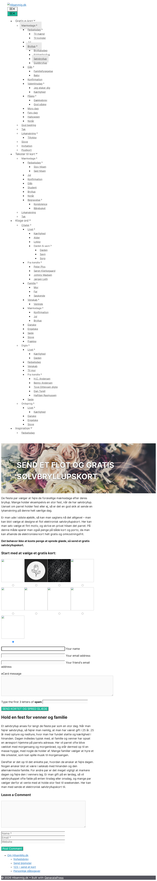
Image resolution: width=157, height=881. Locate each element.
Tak (23, 129)
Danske (32, 324)
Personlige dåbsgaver (26, 871)
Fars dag (33, 112)
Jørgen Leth (41, 279)
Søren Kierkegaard (44, 270)
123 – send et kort (24, 867)
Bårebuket (40, 208)
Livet (30, 229)
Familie (32, 283)
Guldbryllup (40, 62)
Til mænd (39, 33)
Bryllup (32, 46)
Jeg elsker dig (42, 87)
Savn (43, 254)
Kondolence (40, 204)
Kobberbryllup (42, 54)
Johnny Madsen (43, 274)
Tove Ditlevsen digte (46, 386)
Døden (44, 250)
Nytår (31, 120)
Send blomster (22, 863)
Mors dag (33, 108)
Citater (25, 225)
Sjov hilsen (40, 166)
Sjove (24, 141)
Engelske (33, 328)
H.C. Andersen (42, 378)
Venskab (32, 299)
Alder (37, 237)
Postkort (26, 150)
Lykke (37, 241)
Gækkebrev (40, 100)
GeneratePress (53, 877)
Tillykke (32, 137)
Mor (36, 287)
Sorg (42, 258)
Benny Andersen (43, 382)
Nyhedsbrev (21, 859)
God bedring (28, 125)
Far (35, 291)
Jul (29, 42)
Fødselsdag (34, 29)
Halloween (34, 116)
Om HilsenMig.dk (17, 855)
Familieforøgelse (43, 71)
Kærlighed (40, 91)
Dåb (30, 67)
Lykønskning (28, 133)
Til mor (32, 370)
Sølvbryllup (40, 58)
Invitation (26, 145)
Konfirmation (35, 79)
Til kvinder (40, 37)
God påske (40, 104)
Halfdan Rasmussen (45, 395)
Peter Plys (39, 266)
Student (32, 187)
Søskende (39, 295)
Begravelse (34, 199)
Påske (31, 96)
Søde (31, 333)
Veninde (38, 303)
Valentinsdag (35, 83)
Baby (37, 75)
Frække (32, 341)
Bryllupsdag (40, 50)
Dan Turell (39, 391)
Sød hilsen (40, 170)
